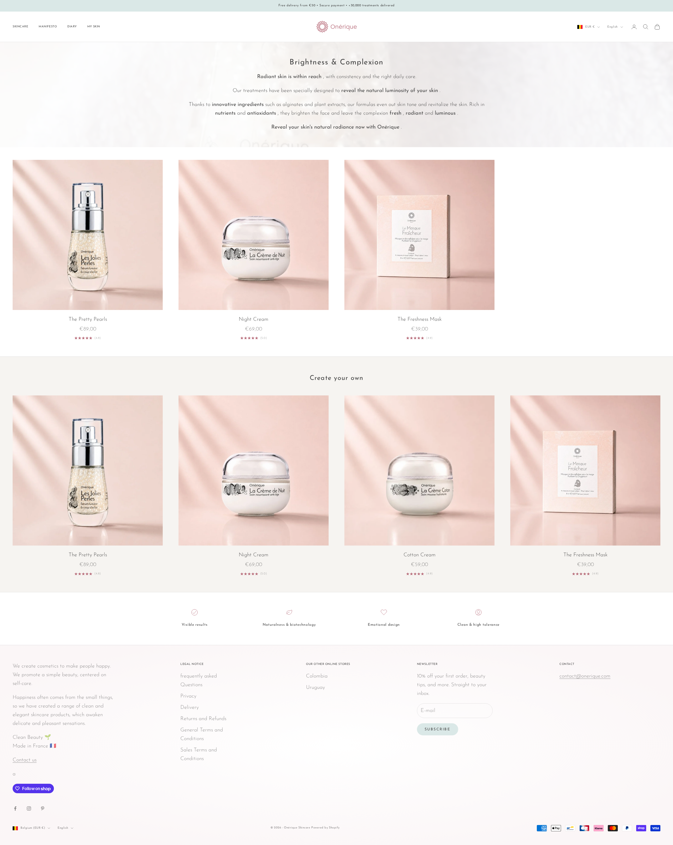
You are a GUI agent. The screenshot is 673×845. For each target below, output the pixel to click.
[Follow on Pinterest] (42, 808)
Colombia (317, 676)
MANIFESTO (48, 26)
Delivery (189, 707)
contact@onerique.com (584, 676)
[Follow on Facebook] (15, 808)
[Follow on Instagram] (29, 808)
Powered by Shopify (325, 827)
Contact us (25, 760)
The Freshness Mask (419, 319)
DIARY (72, 26)
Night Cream (253, 319)
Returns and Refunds (203, 718)
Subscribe (438, 729)
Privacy (188, 696)
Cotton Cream (420, 555)
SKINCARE (20, 26)
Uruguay (315, 687)
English (612, 27)
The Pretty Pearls (88, 319)
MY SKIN (93, 26)
